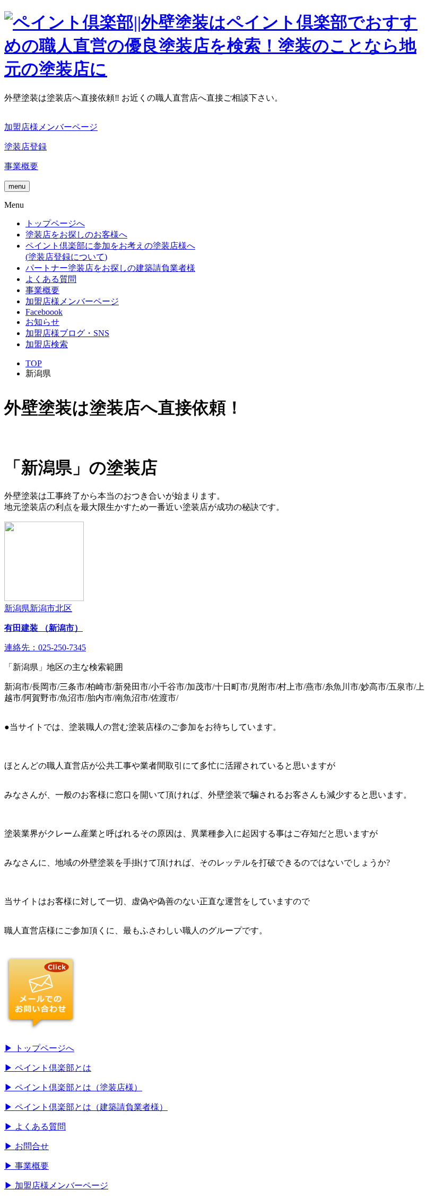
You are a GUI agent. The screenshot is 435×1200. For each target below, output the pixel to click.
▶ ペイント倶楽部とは (47, 1067)
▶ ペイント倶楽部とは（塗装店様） (73, 1087)
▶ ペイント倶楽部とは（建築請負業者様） (86, 1106)
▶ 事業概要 (26, 1165)
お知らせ (42, 322)
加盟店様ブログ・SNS (67, 333)
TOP (33, 363)
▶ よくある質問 (35, 1126)
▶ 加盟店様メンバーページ (56, 1185)
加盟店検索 (46, 344)
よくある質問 (50, 279)
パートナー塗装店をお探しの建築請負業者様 (110, 267)
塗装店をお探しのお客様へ (76, 234)
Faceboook (44, 311)
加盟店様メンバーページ (51, 126)
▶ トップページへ (39, 1048)
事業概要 (21, 166)
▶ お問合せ (26, 1146)
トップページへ (55, 223)
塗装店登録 (25, 146)
